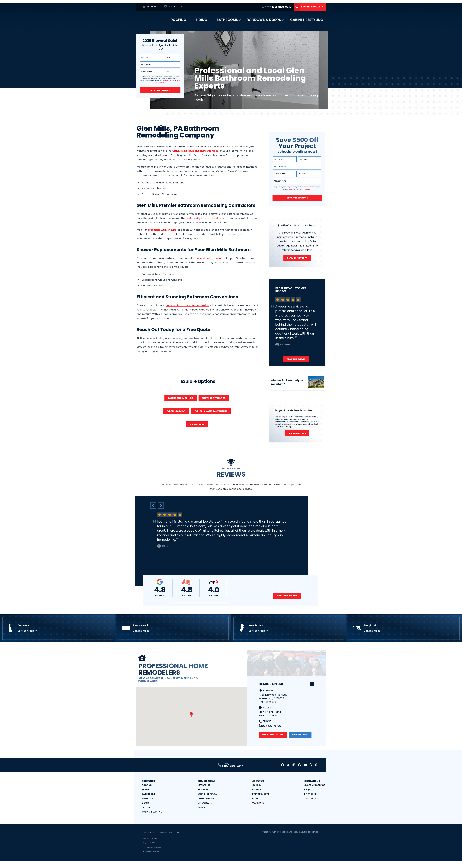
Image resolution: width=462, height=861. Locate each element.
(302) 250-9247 (232, 766)
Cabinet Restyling (306, 19)
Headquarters (271, 684)
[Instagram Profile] (317, 764)
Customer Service (314, 785)
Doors (146, 802)
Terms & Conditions (169, 832)
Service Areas (206, 781)
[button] (191, 714)
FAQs (307, 789)
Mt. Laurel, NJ (205, 802)
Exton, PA (203, 789)
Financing (310, 793)
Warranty (258, 802)
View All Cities (300, 734)
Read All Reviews (296, 359)
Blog (255, 798)
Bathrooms (227, 19)
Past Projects (260, 793)
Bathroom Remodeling (180, 398)
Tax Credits (311, 798)
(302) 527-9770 (270, 726)
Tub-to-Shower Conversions (210, 411)
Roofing (178, 19)
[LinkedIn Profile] (294, 764)
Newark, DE (204, 785)
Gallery (256, 785)
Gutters (146, 807)
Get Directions (267, 702)
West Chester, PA (207, 793)
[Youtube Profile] (305, 764)
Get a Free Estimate (160, 90)
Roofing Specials (310, 6)
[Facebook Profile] (282, 764)
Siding (201, 19)
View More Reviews (287, 595)
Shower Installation (213, 398)
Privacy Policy (150, 832)
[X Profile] (288, 764)
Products (148, 781)
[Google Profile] (300, 764)
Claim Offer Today (297, 258)
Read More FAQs (297, 433)
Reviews (256, 789)
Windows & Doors (264, 19)
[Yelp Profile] (311, 764)
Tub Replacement (176, 411)
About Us (151, 6)
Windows (147, 798)
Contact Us (174, 6)
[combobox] (297, 181)
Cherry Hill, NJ (206, 798)
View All (202, 807)
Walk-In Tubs (196, 424)
